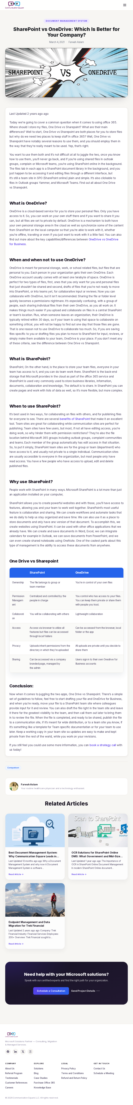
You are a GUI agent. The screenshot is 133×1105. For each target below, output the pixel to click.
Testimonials (11, 1078)
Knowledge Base (42, 1087)
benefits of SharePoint (75, 419)
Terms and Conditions (72, 1073)
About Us (9, 1068)
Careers (9, 1087)
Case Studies (41, 1078)
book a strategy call (103, 745)
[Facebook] (8, 1051)
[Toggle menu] (125, 5)
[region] (66, 620)
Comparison (13, 767)
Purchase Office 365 (44, 1082)
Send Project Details (83, 990)
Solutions (38, 1068)
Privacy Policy (68, 1068)
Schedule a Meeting (104, 1073)
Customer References (16, 1082)
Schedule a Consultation (51, 990)
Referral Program (13, 1073)
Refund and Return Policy (74, 1078)
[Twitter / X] (23, 1051)
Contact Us (99, 1068)
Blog (36, 1073)
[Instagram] (30, 1051)
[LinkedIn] (15, 1051)
